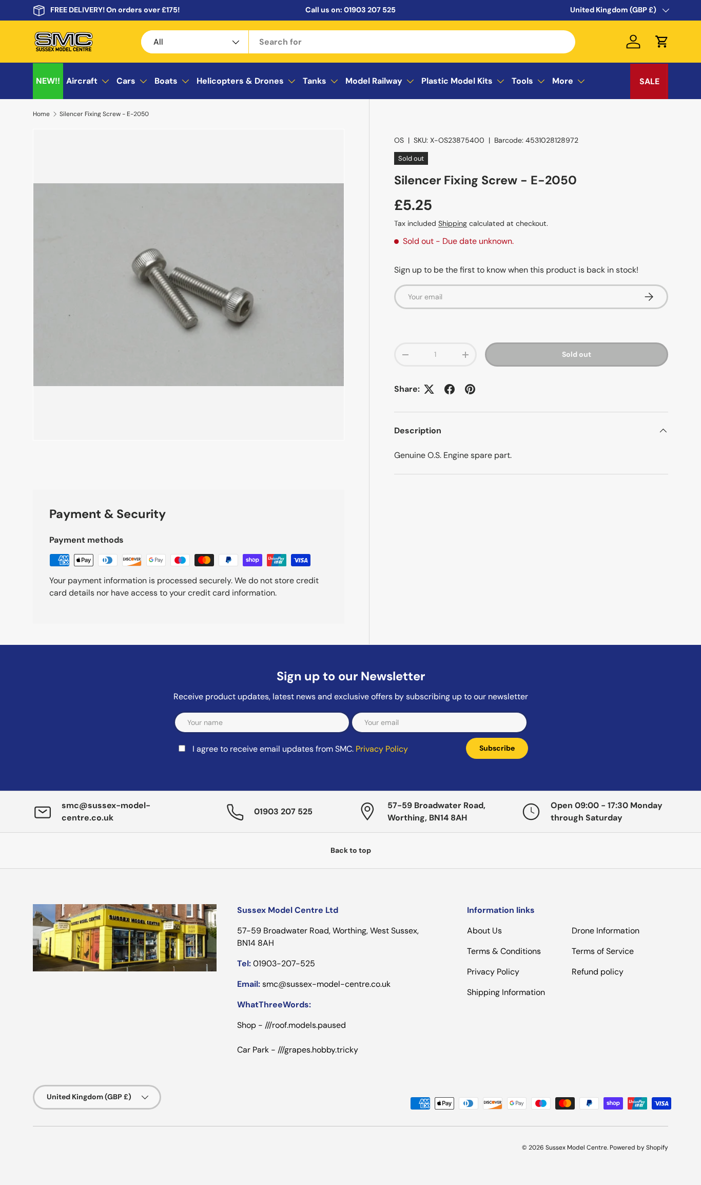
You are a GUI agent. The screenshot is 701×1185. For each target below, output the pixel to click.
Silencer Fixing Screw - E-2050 (104, 114)
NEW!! (48, 80)
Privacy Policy (382, 748)
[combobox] (358, 41)
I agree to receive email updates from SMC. (300, 748)
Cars (125, 80)
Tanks (314, 80)
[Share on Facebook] (449, 389)
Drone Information (605, 930)
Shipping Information (506, 992)
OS (399, 140)
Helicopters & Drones (240, 80)
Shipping (452, 223)
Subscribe (497, 748)
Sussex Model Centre (576, 1147)
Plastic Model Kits (457, 80)
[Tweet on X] (429, 389)
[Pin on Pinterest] (470, 389)
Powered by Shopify (639, 1147)
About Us (484, 930)
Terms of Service (603, 951)
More (562, 80)
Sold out (576, 354)
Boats (166, 80)
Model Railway (373, 80)
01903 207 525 (370, 9)
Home (41, 114)
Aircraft (82, 80)
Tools (522, 80)
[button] (662, 41)
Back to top (350, 850)
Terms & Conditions (504, 951)
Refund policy (598, 971)
